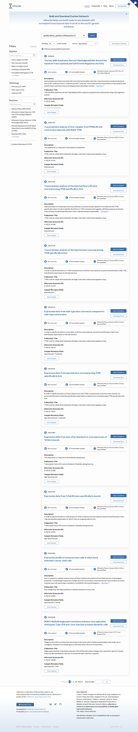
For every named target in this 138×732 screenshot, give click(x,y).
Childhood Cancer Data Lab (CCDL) (38, 697)
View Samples (51, 112)
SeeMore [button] (99, 86)
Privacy (36, 727)
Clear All (33, 46)
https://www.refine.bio (88, 711)
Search (87, 6)
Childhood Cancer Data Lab (35, 709)
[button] (84, 35)
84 (76, 682)
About (111, 6)
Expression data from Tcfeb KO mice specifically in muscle (72, 496)
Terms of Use (46, 727)
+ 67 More (15, 137)
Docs (105, 6)
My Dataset (122, 6)
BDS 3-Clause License (23, 727)
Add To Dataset (118, 60)
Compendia (95, 6)
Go (107, 682)
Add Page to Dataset (119, 43)
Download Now (118, 65)
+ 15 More (15, 75)
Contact (56, 727)
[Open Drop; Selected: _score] (88, 43)
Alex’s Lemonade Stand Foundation (37, 711)
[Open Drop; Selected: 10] (52, 43)
